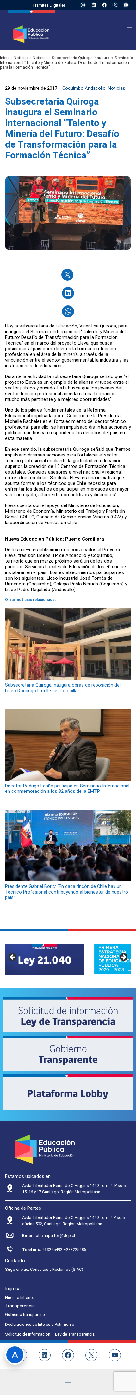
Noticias (21, 57)
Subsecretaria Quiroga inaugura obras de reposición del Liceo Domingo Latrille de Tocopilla (63, 688)
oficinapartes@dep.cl (55, 1235)
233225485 (76, 1249)
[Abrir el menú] (129, 29)
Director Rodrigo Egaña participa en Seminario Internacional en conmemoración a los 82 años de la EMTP (67, 788)
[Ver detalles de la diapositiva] (44, 959)
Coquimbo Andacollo (84, 88)
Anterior (13, 957)
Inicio (5, 57)
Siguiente (123, 957)
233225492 (52, 1249)
